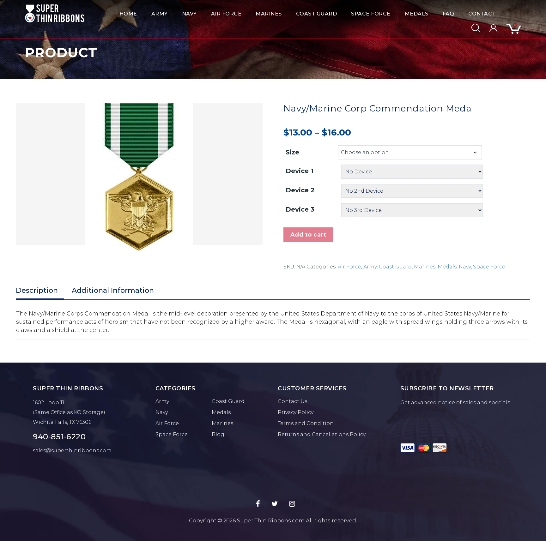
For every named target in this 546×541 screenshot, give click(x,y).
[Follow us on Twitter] (274, 504)
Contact (482, 14)
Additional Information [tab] (113, 290)
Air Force (226, 14)
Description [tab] (37, 290)
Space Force (371, 14)
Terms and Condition (306, 423)
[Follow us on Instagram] (292, 504)
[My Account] (489, 28)
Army (159, 14)
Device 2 (300, 190)
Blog (218, 434)
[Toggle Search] (472, 28)
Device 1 (299, 171)
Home (128, 14)
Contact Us (292, 401)
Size (292, 152)
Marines (269, 14)
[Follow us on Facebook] (258, 504)
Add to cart (308, 234)
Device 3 (300, 209)
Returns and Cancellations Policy (322, 434)
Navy (189, 14)
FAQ (448, 14)
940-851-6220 (59, 436)
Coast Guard (316, 14)
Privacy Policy (295, 412)
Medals (416, 14)
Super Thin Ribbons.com (271, 520)
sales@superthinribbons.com (72, 451)
